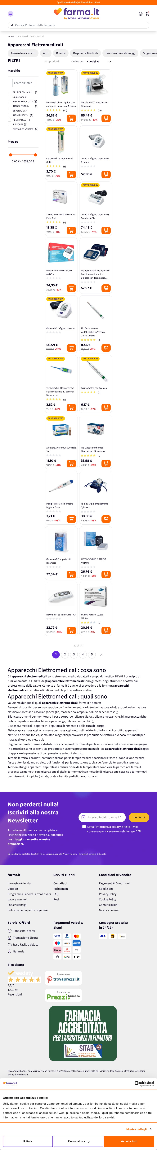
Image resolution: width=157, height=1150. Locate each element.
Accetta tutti (129, 1141)
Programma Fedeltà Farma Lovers (29, 894)
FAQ (56, 894)
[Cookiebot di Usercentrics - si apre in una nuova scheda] (137, 1084)
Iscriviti (139, 817)
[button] (10, 14)
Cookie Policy (107, 899)
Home (11, 36)
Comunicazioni (108, 905)
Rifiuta (27, 1141)
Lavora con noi (17, 899)
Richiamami (61, 889)
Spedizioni (106, 889)
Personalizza (76, 1141)
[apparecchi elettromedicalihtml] (101, 654)
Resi (56, 899)
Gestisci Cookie (109, 910)
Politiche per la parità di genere (28, 910)
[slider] (10, 154)
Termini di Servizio (87, 854)
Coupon (13, 889)
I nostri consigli (17, 905)
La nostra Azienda (19, 883)
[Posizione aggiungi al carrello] (71, 118)
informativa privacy (108, 827)
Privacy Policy (69, 854)
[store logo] (76, 14)
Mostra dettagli (136, 1129)
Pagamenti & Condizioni (114, 883)
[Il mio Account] (140, 14)
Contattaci (60, 883)
